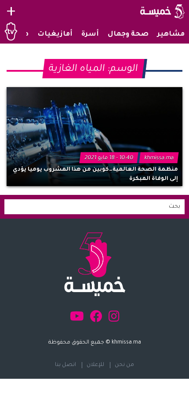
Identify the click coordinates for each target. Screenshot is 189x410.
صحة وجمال (128, 34)
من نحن (124, 365)
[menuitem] (171, 35)
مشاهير (171, 34)
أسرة (90, 34)
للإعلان (95, 365)
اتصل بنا (65, 365)
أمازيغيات (55, 34)
